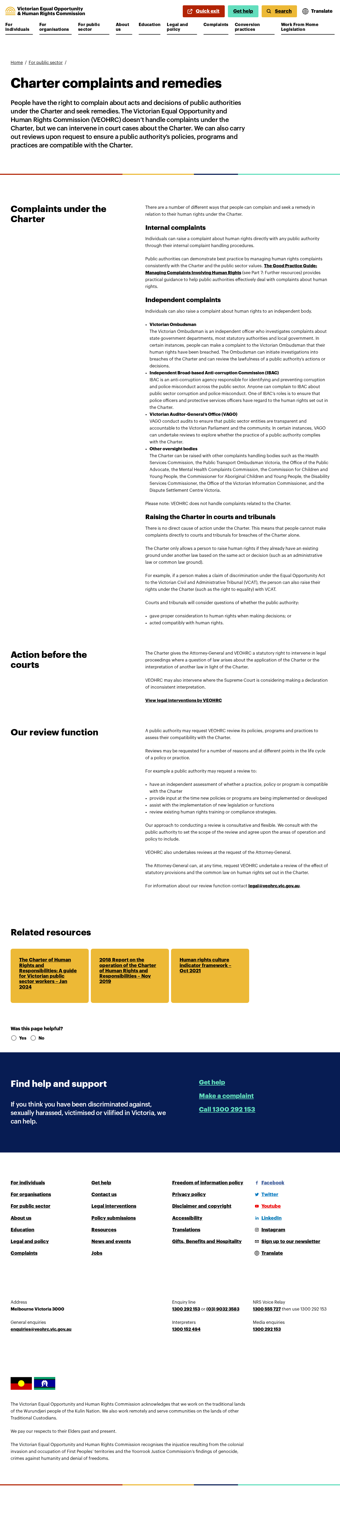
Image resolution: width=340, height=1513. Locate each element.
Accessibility (187, 1218)
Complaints (215, 25)
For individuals (19, 27)
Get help (243, 11)
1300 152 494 (186, 1329)
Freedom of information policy (207, 1182)
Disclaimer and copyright (201, 1206)
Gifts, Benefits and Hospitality (207, 1241)
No (41, 1038)
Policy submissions (113, 1218)
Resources (103, 1229)
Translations (186, 1229)
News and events (111, 1241)
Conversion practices (250, 27)
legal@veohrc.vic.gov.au (274, 886)
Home (17, 63)
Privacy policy (189, 1194)
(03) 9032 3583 (222, 1309)
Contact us (104, 1194)
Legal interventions (113, 1206)
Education (150, 25)
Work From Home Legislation (300, 27)
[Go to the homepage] (45, 11)
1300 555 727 (267, 1309)
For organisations (55, 27)
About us (124, 27)
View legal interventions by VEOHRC (183, 700)
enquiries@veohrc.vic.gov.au (41, 1329)
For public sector (93, 27)
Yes (22, 1038)
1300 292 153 (186, 1309)
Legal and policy (182, 27)
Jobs (96, 1253)
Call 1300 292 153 (227, 1109)
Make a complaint (226, 1096)
